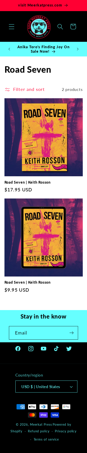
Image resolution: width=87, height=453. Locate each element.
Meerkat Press (41, 424)
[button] (11, 26)
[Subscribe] (71, 333)
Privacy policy (66, 431)
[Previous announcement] (9, 49)
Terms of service (46, 439)
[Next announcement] (78, 49)
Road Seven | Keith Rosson (27, 182)
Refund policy (39, 431)
